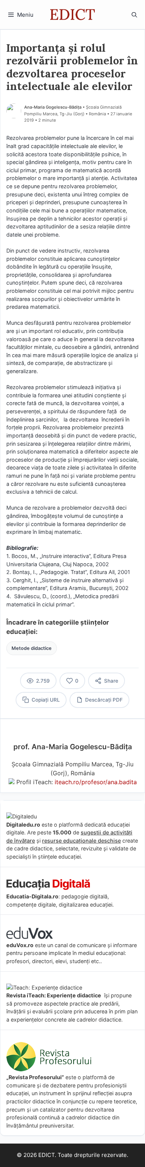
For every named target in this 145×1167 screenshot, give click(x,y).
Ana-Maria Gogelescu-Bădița (52, 107)
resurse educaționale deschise (81, 840)
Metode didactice (32, 648)
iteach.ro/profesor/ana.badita (96, 782)
